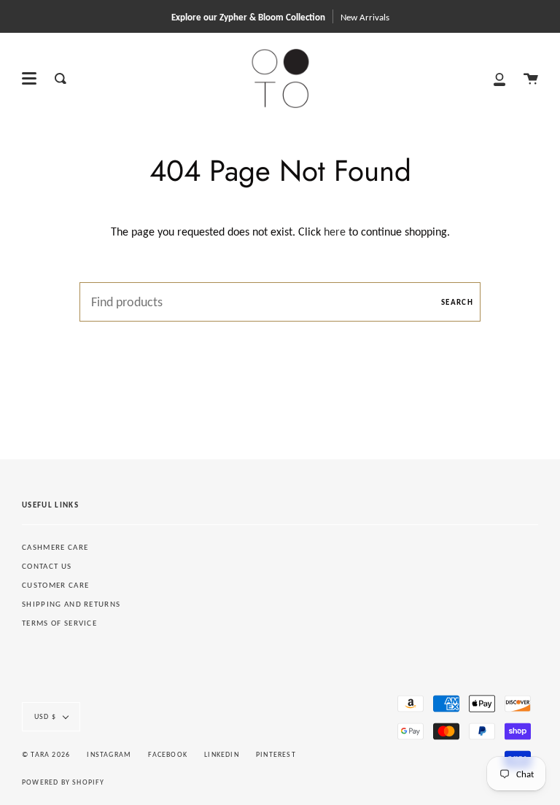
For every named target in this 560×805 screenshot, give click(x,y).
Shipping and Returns (71, 604)
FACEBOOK (167, 754)
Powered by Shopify (63, 782)
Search (457, 302)
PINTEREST (276, 754)
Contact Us (46, 566)
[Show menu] (29, 79)
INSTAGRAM (109, 754)
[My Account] (499, 78)
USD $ (45, 716)
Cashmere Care (55, 547)
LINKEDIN (221, 754)
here (335, 231)
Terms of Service (59, 623)
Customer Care (55, 585)
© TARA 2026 (46, 754)
